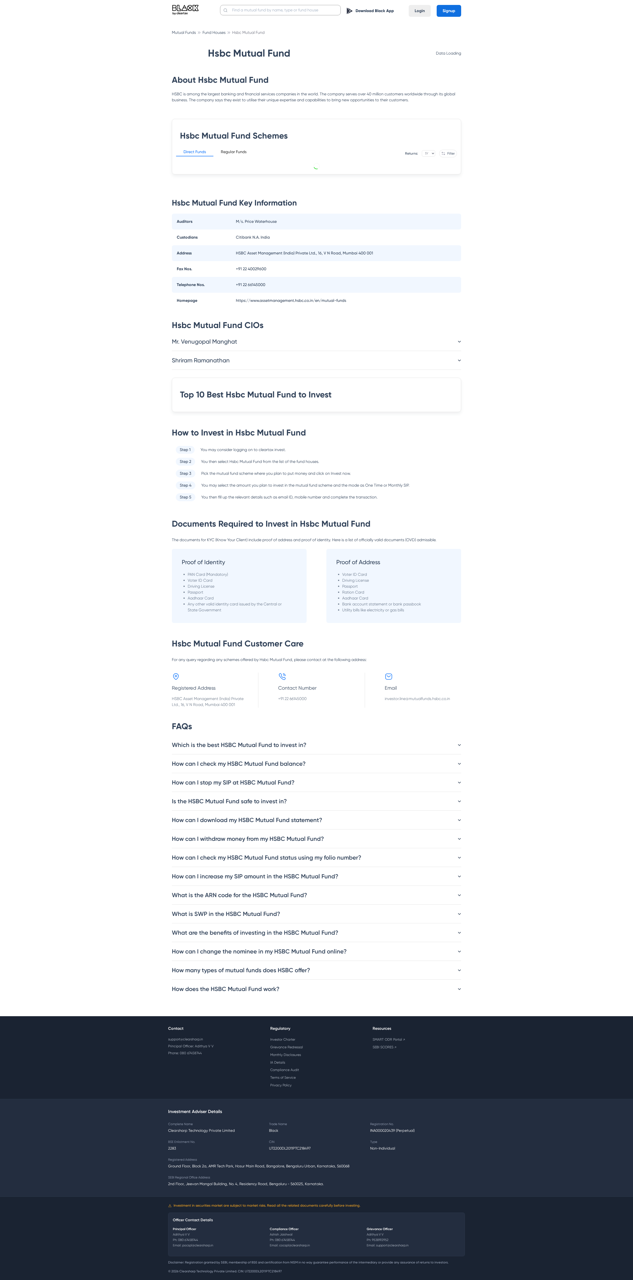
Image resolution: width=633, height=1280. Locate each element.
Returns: (411, 153)
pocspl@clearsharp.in (197, 1245)
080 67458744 (188, 1240)
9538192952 (380, 1240)
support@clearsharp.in (185, 1039)
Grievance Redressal (286, 1047)
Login (420, 10)
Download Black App (375, 10)
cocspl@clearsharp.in (294, 1245)
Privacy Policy (281, 1085)
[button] (194, 152)
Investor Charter (282, 1039)
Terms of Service (283, 1077)
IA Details (277, 1062)
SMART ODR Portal (389, 1039)
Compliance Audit (284, 1070)
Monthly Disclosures (285, 1055)
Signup (449, 10)
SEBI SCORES (384, 1047)
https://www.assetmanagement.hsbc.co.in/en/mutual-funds (291, 300)
